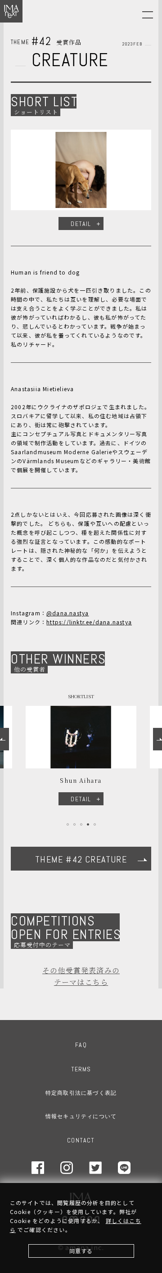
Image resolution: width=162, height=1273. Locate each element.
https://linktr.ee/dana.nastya (89, 622)
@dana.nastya (67, 613)
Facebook (38, 1167)
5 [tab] (95, 824)
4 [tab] (88, 824)
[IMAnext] (11, 11)
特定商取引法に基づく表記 (81, 1093)
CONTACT (80, 1140)
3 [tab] (81, 824)
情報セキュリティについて (81, 1116)
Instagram (66, 1167)
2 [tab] (74, 824)
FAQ (81, 1045)
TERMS (81, 1069)
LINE (124, 1167)
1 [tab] (68, 824)
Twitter (95, 1167)
